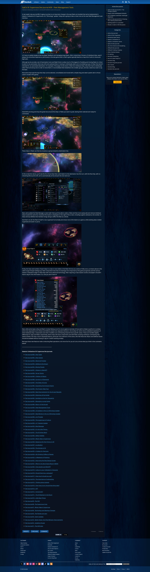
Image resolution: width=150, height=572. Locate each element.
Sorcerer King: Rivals (52, 558)
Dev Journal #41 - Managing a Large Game (37, 401)
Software (36, 2)
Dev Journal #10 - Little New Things (35, 498)
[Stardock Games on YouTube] (27, 564)
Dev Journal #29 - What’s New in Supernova (38, 439)
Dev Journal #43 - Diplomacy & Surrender (37, 395)
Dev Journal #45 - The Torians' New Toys (37, 389)
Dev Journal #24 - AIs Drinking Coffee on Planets (39, 454)
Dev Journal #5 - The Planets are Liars (36, 513)
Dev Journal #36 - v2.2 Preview (34, 417)
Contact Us (77, 556)
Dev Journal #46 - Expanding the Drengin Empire (39, 386)
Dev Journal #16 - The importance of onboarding (39, 479)
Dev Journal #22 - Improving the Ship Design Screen (40, 460)
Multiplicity (22, 552)
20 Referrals (101, 531)
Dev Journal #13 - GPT (31, 489)
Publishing (77, 560)
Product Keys (105, 548)
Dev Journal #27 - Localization (34, 445)
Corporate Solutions (24, 545)
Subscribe (117, 82)
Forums (76, 558)
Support (68, 2)
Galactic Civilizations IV (53, 546)
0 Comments (93, 531)
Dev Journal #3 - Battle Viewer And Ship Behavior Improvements (44, 520)
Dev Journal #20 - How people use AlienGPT (38, 467)
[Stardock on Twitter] (21, 564)
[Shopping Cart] (126, 2)
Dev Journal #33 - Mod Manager (34, 426)
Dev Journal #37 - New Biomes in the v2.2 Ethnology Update (42, 414)
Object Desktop (23, 543)
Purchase (35, 531)
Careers (77, 548)
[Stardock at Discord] (42, 564)
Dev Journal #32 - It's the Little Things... (36, 429)
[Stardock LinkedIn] (48, 564)
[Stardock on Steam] (36, 564)
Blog (62, 2)
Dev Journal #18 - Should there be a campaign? (39, 473)
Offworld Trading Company (53, 554)
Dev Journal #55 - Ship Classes (34, 358)
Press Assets (78, 552)
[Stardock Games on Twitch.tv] (30, 564)
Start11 (22, 546)
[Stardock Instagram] (33, 564)
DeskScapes (23, 550)
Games (43, 2)
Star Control (50, 550)
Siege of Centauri (51, 556)
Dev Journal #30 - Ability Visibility (34, 436)
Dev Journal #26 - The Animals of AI (35, 448)
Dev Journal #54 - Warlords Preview (35, 361)
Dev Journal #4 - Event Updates (34, 517)
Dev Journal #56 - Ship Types (33, 354)
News (57, 2)
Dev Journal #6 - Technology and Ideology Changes (40, 510)
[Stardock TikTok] (45, 564)
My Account (104, 545)
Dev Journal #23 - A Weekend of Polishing (37, 457)
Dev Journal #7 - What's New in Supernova (37, 507)
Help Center (105, 543)
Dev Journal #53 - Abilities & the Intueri (36, 364)
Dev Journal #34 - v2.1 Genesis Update (36, 423)
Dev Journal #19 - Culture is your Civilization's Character (41, 470)
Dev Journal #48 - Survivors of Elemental (37, 379)
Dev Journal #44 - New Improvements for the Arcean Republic (43, 392)
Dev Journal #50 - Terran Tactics (34, 373)
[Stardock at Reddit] (39, 564)
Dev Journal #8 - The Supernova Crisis (36, 504)
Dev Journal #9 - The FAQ (32, 501)
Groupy (22, 554)
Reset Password (105, 550)
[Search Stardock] (129, 2)
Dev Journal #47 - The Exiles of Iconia (36, 383)
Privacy (123, 569)
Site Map (113, 569)
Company (77, 540)
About (76, 543)
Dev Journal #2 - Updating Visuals (35, 523)
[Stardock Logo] (25, 2)
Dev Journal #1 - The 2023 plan (34, 526)
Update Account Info (106, 552)
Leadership (77, 546)
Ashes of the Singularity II (53, 543)
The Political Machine (52, 552)
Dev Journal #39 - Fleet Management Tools (37, 407)
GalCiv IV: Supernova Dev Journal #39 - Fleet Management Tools (47, 7)
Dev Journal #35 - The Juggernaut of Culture (38, 420)
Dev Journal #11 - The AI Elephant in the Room (38, 495)
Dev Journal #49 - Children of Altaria (35, 376)
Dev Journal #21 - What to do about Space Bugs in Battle (41, 464)
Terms (118, 569)
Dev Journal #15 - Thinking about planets (37, 482)
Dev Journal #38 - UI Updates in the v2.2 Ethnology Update (42, 411)
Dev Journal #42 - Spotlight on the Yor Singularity (39, 398)
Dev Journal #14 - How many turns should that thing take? (42, 485)
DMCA (128, 569)
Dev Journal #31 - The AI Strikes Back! (36, 432)
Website (26, 531)
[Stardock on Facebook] (24, 564)
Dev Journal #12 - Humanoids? (34, 492)
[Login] (123, 2)
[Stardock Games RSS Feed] (51, 564)
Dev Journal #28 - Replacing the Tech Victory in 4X (39, 442)
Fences (22, 548)
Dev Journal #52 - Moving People (34, 367)
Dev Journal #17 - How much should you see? (38, 476)
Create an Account (106, 546)
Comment (44, 531)
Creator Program (78, 554)
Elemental (50, 545)
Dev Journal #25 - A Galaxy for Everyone (36, 451)
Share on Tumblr (58, 534)
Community (50, 2)
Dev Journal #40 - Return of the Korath (36, 404)
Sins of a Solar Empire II (53, 548)
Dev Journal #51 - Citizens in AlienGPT (36, 370)
